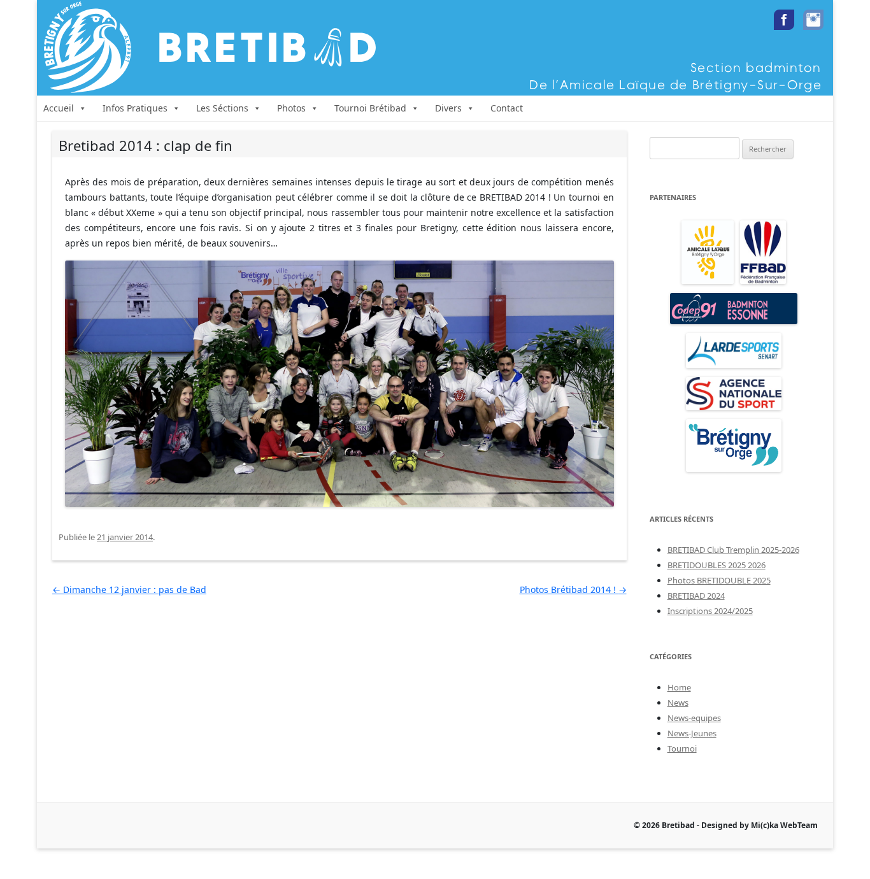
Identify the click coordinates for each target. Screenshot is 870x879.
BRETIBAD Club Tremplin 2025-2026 (733, 549)
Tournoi (682, 748)
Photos (291, 108)
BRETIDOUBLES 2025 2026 (716, 565)
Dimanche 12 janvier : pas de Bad (129, 589)
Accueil (58, 108)
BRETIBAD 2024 (696, 595)
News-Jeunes (692, 733)
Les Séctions (222, 108)
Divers (448, 108)
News (677, 702)
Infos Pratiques (135, 108)
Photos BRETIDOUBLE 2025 (719, 580)
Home (679, 687)
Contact (506, 108)
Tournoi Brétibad (370, 108)
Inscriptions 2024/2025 (710, 611)
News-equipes (694, 718)
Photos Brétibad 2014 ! (573, 589)
